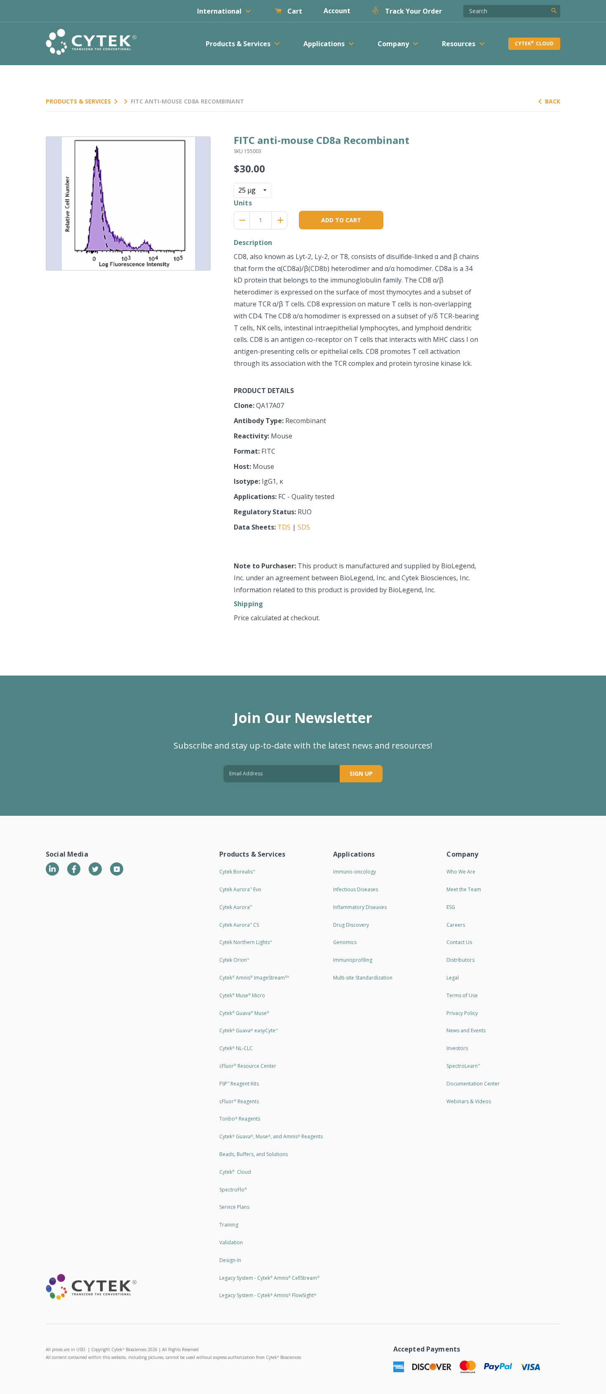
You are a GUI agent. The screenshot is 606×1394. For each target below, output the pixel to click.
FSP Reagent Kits (239, 1083)
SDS (304, 527)
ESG (450, 907)
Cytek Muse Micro (242, 995)
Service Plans (234, 1206)
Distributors (460, 959)
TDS (284, 527)
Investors (457, 1048)
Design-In (230, 1260)
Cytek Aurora (235, 907)
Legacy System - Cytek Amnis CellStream (269, 1277)
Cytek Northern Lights (245, 942)
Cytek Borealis (237, 871)
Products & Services (78, 101)
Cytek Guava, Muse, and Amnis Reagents (271, 1136)
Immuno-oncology (354, 871)
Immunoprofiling (352, 959)
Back (552, 101)
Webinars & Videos (468, 1101)
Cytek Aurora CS (239, 924)
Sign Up (361, 773)
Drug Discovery (351, 924)
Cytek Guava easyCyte (248, 1030)
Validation (231, 1242)
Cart (294, 11)
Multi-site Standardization (362, 977)
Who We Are (460, 871)
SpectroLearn (463, 1065)
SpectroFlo (233, 1189)
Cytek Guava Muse (244, 1013)
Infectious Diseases (355, 889)
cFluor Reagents (239, 1101)
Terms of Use (462, 995)
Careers (455, 924)
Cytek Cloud (534, 43)
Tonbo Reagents (239, 1118)
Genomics (345, 942)
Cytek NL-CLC (236, 1048)
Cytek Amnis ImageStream (254, 977)
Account (337, 10)
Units (243, 202)
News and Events (466, 1030)
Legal (452, 977)
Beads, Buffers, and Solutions (253, 1154)
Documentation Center (473, 1083)
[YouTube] (116, 869)
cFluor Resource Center (247, 1065)
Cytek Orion (234, 959)
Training (228, 1224)
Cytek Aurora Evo (240, 889)
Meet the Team (463, 889)
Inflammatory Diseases (360, 907)
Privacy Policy (462, 1013)
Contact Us (459, 942)
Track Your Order (412, 11)
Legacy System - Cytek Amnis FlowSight (267, 1295)
